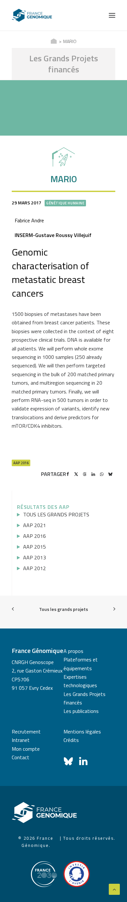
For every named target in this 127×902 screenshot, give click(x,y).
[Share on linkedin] (93, 474)
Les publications (81, 711)
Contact (20, 757)
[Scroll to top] (114, 889)
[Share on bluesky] (110, 474)
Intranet (21, 740)
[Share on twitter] (76, 474)
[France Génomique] (32, 15)
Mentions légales (82, 731)
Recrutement (26, 731)
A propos (73, 651)
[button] (112, 15)
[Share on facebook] (68, 474)
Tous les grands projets (63, 609)
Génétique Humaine (65, 203)
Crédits (71, 740)
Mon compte (26, 749)
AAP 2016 (21, 463)
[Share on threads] (85, 474)
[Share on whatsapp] (102, 474)
